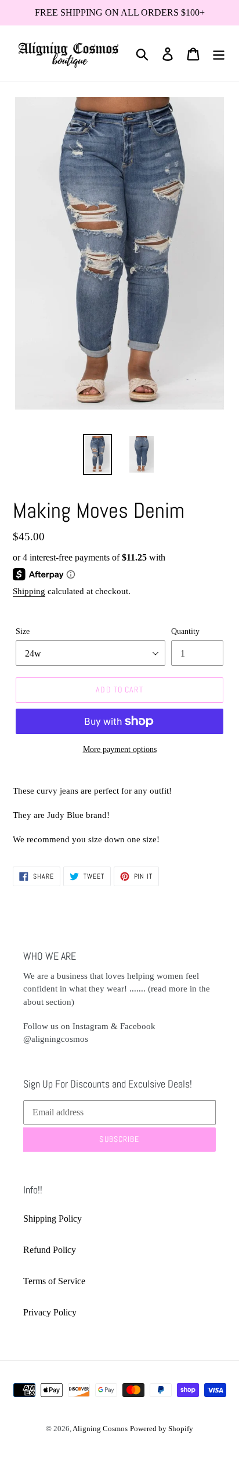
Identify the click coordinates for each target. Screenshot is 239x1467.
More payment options (120, 749)
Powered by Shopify (161, 1428)
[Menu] (218, 53)
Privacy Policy (50, 1312)
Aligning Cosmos (100, 1428)
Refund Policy (49, 1250)
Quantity (185, 631)
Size (23, 631)
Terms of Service (54, 1281)
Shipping (29, 591)
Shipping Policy (52, 1218)
